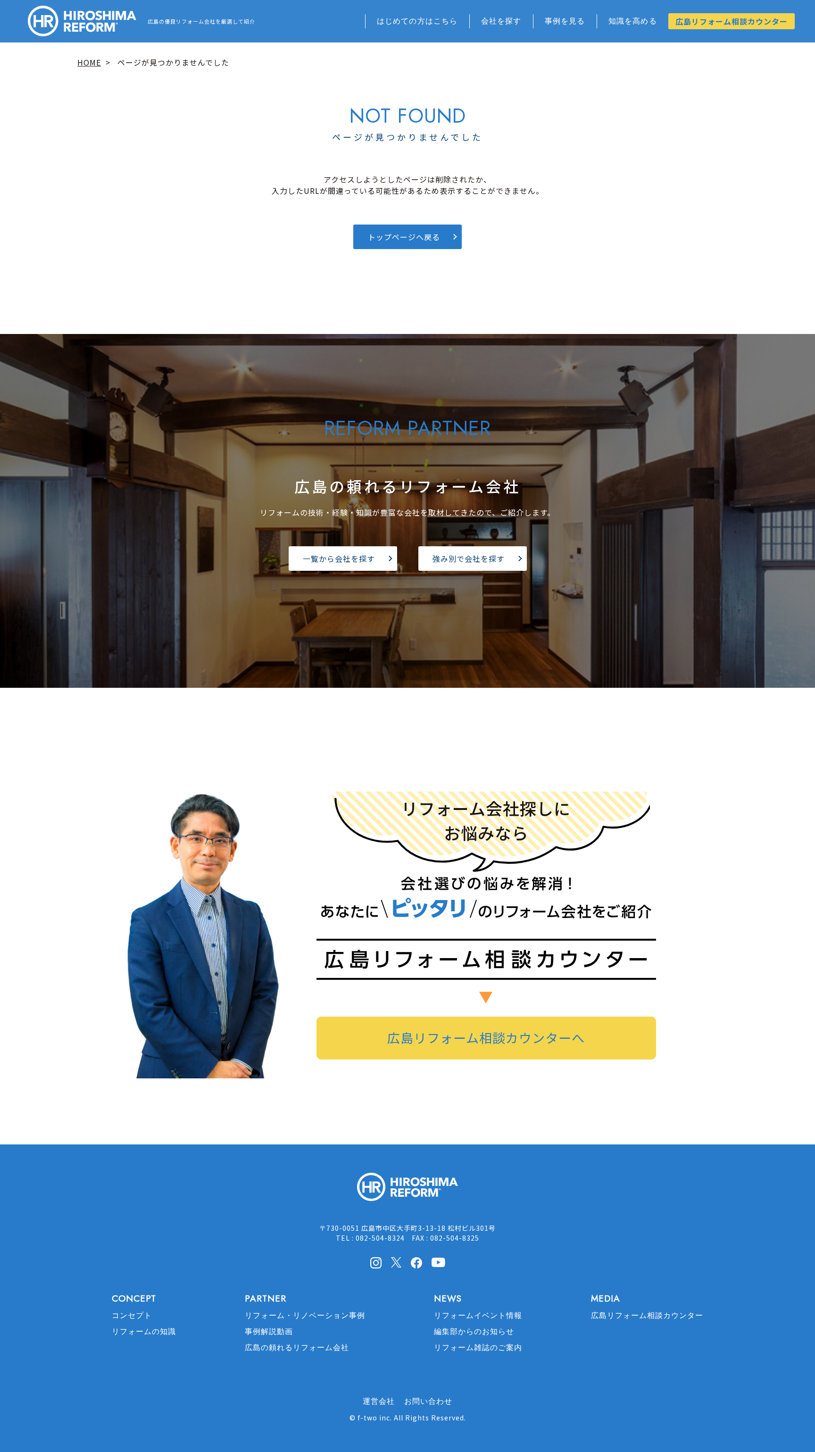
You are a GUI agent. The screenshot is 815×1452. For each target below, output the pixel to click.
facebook (416, 1262)
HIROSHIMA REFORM (407, 1191)
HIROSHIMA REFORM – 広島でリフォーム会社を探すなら (82, 21)
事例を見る (565, 21)
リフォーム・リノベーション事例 (305, 1315)
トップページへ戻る (404, 236)
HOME (89, 62)
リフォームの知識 (144, 1331)
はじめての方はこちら (417, 21)
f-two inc (374, 1417)
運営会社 (379, 1401)
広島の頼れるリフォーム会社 (297, 1347)
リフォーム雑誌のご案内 (478, 1347)
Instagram (376, 1262)
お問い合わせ (428, 1401)
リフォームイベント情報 (478, 1315)
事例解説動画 (269, 1331)
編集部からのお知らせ (474, 1331)
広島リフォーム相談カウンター (731, 21)
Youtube (438, 1262)
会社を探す (501, 21)
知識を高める (632, 21)
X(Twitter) (396, 1262)
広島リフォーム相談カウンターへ (486, 1037)
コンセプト (132, 1315)
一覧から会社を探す (339, 558)
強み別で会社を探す (468, 558)
